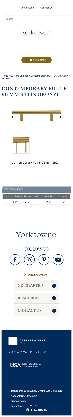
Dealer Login (27, 7)
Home (5, 75)
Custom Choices (19, 75)
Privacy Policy (18, 401)
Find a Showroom (37, 274)
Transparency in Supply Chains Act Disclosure (36, 391)
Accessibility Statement (24, 396)
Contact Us (46, 7)
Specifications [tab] (14, 189)
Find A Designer (36, 59)
